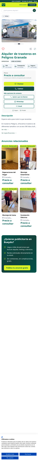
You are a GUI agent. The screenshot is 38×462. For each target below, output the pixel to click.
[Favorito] (3, 48)
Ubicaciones (16, 61)
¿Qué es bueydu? (16, 1)
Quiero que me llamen (20, 97)
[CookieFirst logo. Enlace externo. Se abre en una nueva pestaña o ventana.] (2, 437)
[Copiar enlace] (34, 48)
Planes (35, 1)
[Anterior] (5, 31)
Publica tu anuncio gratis (17, 268)
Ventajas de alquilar (27, 1)
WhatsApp (20, 101)
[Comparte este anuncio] (30, 48)
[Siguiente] (33, 31)
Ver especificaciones (8, 133)
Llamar (20, 89)
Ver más (4, 129)
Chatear (20, 84)
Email (20, 106)
